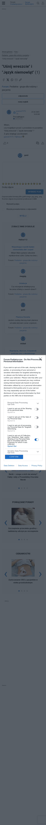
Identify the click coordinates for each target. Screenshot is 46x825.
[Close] (41, 359)
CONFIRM (14, 457)
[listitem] (23, 403)
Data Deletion (9, 466)
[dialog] (23, 412)
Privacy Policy (37, 466)
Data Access (23, 466)
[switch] (37, 409)
